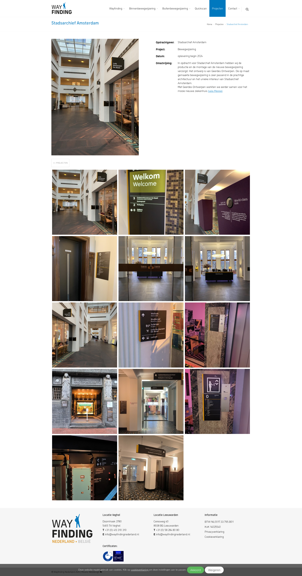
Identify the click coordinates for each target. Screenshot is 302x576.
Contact (232, 8)
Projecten (217, 8)
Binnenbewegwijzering (142, 8)
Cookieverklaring (214, 536)
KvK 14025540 (213, 526)
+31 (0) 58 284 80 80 (167, 530)
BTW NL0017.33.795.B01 (219, 521)
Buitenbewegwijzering (175, 8)
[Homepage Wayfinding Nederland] (62, 8)
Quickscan (201, 8)
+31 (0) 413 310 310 (116, 530)
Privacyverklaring (214, 531)
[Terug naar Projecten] (60, 166)
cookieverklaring (140, 570)
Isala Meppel (215, 91)
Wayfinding (115, 8)
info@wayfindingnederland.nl (121, 534)
